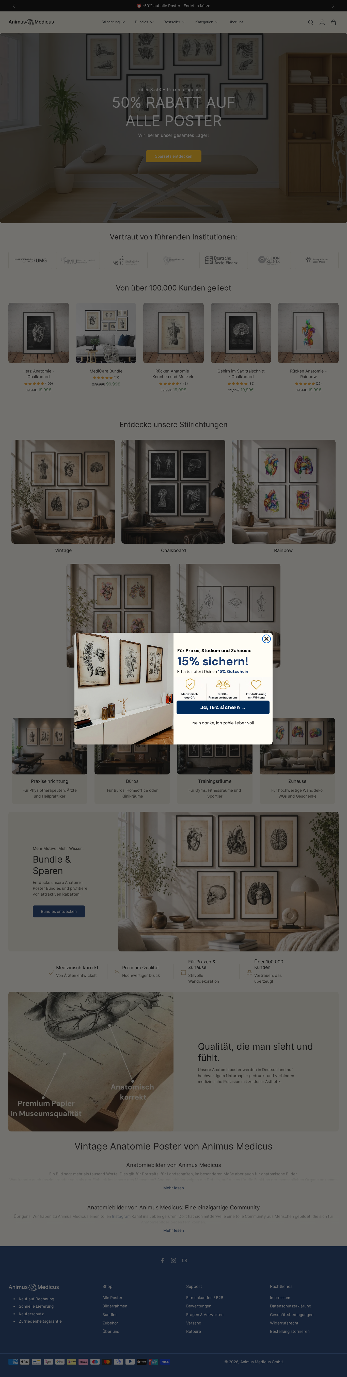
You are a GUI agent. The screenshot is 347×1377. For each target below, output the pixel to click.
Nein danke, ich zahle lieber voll (223, 723)
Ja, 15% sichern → (223, 707)
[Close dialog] (266, 639)
